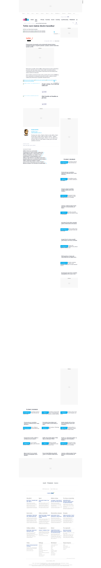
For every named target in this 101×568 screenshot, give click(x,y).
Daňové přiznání (54, 515)
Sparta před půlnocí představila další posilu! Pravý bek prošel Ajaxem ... (44, 505)
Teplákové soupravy (54, 551)
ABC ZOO (36, 20)
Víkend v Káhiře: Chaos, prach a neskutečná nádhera (31, 537)
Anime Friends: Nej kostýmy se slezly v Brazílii (33, 161)
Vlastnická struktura (41, 565)
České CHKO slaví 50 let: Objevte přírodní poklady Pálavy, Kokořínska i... (68, 537)
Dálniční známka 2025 (32, 516)
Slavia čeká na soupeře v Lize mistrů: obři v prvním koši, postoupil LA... (44, 503)
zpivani (33, 145)
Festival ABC (69, 531)
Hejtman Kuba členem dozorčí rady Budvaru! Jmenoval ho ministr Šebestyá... (32, 505)
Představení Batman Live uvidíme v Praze (32, 155)
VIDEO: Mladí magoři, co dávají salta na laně (32, 153)
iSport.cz (37, 13)
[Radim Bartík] (26, 135)
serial (24, 145)
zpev (31, 145)
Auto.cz (32, 13)
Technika (47, 19)
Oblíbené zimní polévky (67, 515)
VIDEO (32, 19)
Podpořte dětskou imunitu (55, 530)
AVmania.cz (64, 13)
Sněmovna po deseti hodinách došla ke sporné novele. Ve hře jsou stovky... (56, 520)
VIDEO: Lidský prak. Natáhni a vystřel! (31, 160)
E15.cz (28, 13)
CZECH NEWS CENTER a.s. (43, 563)
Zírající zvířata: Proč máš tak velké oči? (50, 84)
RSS (54, 560)
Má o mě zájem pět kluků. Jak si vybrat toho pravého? (68, 533)
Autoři (44, 483)
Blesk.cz (23, 13)
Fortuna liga (29, 546)
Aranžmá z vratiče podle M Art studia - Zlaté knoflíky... (68, 506)
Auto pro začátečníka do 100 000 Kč (44, 552)
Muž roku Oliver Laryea (30, 550)
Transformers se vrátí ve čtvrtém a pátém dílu (33, 152)
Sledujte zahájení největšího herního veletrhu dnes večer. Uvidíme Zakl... (68, 535)
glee (29, 145)
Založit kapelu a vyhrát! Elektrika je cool (32, 156)
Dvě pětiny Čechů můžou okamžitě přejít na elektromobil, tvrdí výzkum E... (32, 518)
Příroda (42, 19)
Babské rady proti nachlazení (56, 531)
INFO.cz (30, 501)
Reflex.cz (47, 13)
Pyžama (52, 549)
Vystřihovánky (64, 19)
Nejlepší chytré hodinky (43, 515)
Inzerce (56, 483)
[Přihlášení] (76, 22)
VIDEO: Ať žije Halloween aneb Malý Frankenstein (34, 157)
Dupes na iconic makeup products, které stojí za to (44, 534)
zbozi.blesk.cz (41, 549)
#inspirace (40, 530)
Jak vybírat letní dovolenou (67, 502)
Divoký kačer (34, 530)
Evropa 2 (64, 549)
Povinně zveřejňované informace (64, 565)
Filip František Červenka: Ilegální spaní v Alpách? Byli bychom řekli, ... (32, 535)
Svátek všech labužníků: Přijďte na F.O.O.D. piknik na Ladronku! (68, 518)
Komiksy (58, 19)
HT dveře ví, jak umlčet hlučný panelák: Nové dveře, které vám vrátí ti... (56, 507)
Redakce (51, 560)
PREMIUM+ (72, 19)
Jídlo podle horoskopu (70, 516)
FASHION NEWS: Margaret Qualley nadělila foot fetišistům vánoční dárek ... (44, 532)
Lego (51, 548)
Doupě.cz (42, 13)
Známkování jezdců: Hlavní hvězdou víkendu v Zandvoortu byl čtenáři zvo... (32, 522)
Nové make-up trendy (58, 501)
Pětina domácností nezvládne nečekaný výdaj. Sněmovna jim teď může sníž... (32, 503)
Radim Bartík (34, 129)
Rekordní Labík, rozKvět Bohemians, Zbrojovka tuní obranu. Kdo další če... (32, 548)
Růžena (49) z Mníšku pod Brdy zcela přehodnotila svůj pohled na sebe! (68, 508)
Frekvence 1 (65, 548)
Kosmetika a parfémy (54, 550)
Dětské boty (52, 552)
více (73, 13)
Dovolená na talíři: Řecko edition (43, 535)
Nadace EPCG (59, 516)
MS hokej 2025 (41, 500)
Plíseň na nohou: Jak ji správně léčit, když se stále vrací (56, 538)
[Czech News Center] (52, 493)
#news (48, 530)
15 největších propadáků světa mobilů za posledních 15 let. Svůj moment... (44, 521)
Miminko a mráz (70, 501)
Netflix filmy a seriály (30, 531)
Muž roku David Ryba (30, 549)
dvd (26, 145)
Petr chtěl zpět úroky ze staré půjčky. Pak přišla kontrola (56, 505)
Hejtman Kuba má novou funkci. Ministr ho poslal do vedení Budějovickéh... (56, 522)
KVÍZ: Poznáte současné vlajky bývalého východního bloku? (31, 533)
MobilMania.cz (57, 13)
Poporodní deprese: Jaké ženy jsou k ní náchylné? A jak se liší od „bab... (56, 536)
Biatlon (45, 500)
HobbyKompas (41, 551)
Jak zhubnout (53, 500)
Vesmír (52, 19)
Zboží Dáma (40, 548)
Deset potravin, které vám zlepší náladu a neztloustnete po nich (55, 534)
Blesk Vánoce (29, 500)
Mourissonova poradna (67, 530)
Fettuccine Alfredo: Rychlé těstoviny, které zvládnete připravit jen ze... (68, 520)
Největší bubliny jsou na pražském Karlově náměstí (34, 159)
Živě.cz (52, 13)
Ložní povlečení (53, 553)
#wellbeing (45, 530)
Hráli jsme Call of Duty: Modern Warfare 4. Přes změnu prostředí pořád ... (44, 519)
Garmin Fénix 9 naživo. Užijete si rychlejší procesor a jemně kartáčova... (44, 523)
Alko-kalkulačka (29, 515)
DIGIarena (69, 13)
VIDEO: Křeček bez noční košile (30, 151)
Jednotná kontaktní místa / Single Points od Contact (52, 565)
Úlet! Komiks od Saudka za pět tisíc (50, 97)
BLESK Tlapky (29, 530)
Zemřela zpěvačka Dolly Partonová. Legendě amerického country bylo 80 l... (32, 507)
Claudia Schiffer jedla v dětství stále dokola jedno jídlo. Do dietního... (68, 522)
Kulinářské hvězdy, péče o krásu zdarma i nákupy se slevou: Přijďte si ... (68, 504)
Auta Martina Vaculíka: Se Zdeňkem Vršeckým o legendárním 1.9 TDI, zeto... (32, 520)
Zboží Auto (40, 553)
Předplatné (50, 483)
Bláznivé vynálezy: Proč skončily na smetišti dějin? (34, 163)
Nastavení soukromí (35, 565)
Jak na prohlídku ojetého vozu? (43, 550)
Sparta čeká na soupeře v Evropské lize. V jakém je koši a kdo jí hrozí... (44, 507)
